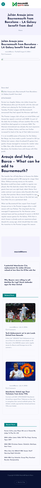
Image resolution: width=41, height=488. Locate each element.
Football (17, 51)
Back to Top (21, 482)
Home (20, 30)
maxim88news (9, 51)
